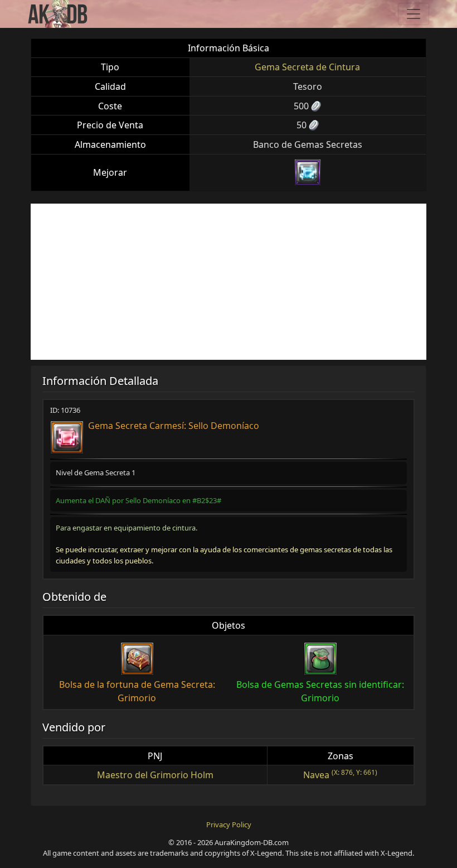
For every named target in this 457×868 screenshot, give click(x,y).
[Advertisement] (228, 282)
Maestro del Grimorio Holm (155, 775)
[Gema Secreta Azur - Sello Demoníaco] (307, 172)
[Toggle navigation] (413, 14)
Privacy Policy (228, 824)
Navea (316, 775)
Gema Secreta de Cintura (307, 67)
